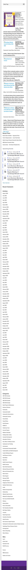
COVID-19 (4, 425)
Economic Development (7, 437)
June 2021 (5, 335)
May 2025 (5, 227)
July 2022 (5, 305)
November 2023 (6, 268)
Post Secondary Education (8, 508)
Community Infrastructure (8, 414)
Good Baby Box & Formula (19, 58)
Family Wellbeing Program (8, 453)
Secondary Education (7, 517)
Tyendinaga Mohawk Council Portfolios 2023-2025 (19, 43)
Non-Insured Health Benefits (8, 498)
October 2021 (5, 326)
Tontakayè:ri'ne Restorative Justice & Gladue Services (13, 524)
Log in (4, 539)
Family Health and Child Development (10, 450)
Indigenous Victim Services (8, 482)
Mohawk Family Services (7, 494)
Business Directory (6, 407)
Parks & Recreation (6, 505)
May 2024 (5, 255)
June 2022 (5, 307)
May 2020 (5, 362)
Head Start (5, 460)
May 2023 (5, 282)
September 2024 (6, 246)
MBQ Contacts (6, 552)
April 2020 (5, 364)
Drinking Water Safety (7, 434)
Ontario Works (5, 503)
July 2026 (5, 195)
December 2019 (6, 374)
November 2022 (6, 296)
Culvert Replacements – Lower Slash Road (11, 138)
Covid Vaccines (6, 423)
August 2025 (5, 220)
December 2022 (6, 294)
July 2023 (5, 278)
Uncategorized (5, 528)
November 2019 (6, 376)
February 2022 (6, 316)
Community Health (6, 412)
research (4, 512)
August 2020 (5, 355)
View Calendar (6, 183)
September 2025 (6, 218)
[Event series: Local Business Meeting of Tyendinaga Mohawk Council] (19, 152)
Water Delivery (6, 533)
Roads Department (6, 514)
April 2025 (5, 230)
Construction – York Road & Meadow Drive (11, 144)
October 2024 (5, 243)
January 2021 (5, 344)
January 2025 (5, 236)
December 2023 (6, 266)
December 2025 (6, 211)
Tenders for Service (6, 555)
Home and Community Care (8, 471)
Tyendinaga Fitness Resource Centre (10, 526)
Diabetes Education (6, 432)
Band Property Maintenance (8, 405)
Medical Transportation (7, 489)
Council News (11, 50)
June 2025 (5, 225)
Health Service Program (7, 462)
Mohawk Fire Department (8, 496)
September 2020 (6, 353)
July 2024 (5, 250)
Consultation (5, 418)
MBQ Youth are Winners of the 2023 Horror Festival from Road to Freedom (19, 109)
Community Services (7, 416)
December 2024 (6, 239)
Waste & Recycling (6, 530)
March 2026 (5, 205)
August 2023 (5, 275)
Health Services (6, 464)
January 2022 (5, 319)
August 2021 (5, 330)
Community (17, 21)
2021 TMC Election (6, 396)
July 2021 (4, 332)
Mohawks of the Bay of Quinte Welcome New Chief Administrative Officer (19, 86)
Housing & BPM (6, 478)
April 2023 (5, 284)
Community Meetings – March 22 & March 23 (18, 14)
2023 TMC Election (6, 398)
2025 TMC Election (6, 400)
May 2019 (4, 385)
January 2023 (5, 291)
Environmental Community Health (9, 448)
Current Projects (6, 430)
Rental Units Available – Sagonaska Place (11, 135)
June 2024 (5, 252)
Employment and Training (8, 444)
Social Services (6, 519)
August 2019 (5, 383)
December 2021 (6, 321)
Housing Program (6, 480)
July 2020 (5, 358)
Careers (4, 550)
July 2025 (5, 223)
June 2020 (5, 360)
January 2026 (5, 209)
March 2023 (5, 287)
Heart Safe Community (7, 466)
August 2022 (5, 303)
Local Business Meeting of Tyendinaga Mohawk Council (15, 154)
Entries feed (5, 541)
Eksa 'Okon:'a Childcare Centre (9, 441)
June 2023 (5, 280)
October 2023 (5, 271)
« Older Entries (6, 131)
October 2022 (5, 298)
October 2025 (5, 216)
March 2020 (5, 367)
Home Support (5, 476)
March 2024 (5, 259)
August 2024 (5, 248)
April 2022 (5, 312)
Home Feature (20, 25)
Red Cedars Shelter (7, 510)
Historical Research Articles (8, 469)
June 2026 (5, 198)
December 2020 (6, 346)
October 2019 (5, 378)
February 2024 (6, 262)
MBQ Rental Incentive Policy (8, 142)
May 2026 (5, 200)
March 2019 (5, 390)
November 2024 (6, 241)
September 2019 (6, 380)
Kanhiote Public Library (7, 485)
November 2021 (6, 323)
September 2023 (6, 273)
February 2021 (5, 342)
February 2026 (6, 207)
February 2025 (6, 234)
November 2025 (6, 214)
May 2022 (5, 310)
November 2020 (6, 348)
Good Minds (5, 457)
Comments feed (6, 543)
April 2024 (5, 257)
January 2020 (5, 371)
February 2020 (6, 369)
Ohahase (4, 501)
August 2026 (5, 193)
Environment (5, 446)
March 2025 (5, 232)
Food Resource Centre (7, 455)
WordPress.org (6, 546)
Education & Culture (7, 439)
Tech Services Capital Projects (9, 521)
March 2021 (5, 339)
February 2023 (6, 289)
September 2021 (6, 328)
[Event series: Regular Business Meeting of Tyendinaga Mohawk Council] (18, 158)
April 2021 (5, 337)
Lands (4, 487)
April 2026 (5, 202)
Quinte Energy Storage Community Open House (12, 140)
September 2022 (6, 300)
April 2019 (5, 387)
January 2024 (5, 264)
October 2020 (5, 351)
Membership (5, 492)
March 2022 (5, 314)
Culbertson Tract (6, 428)
